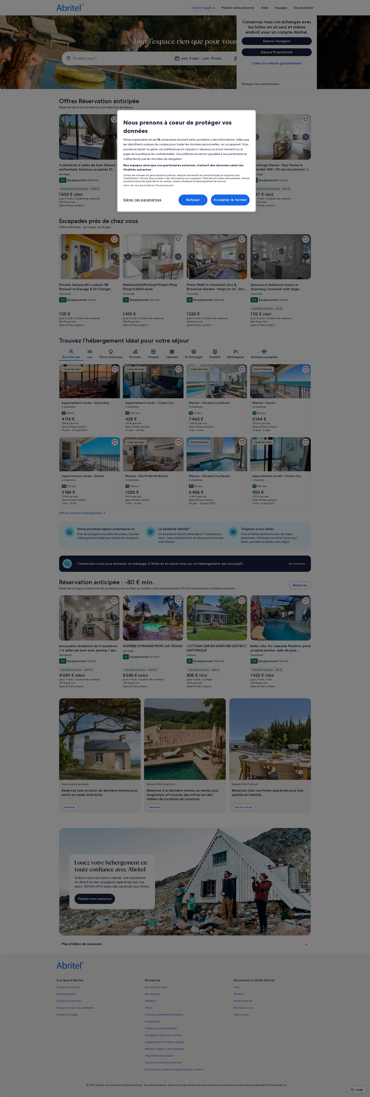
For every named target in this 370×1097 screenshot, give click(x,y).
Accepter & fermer (230, 200)
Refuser (193, 200)
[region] (186, 161)
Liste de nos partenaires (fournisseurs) (148, 185)
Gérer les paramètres (142, 200)
